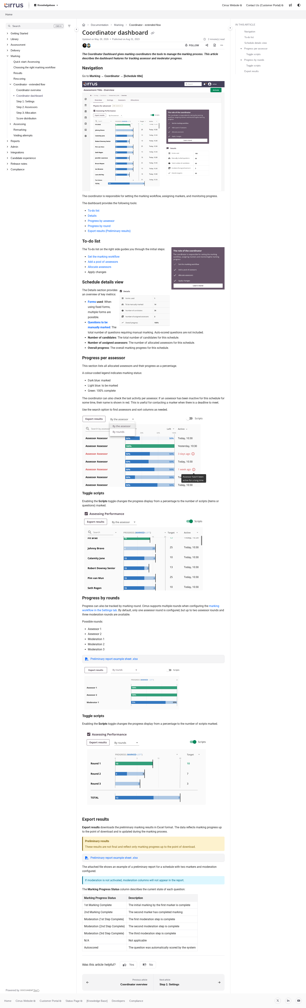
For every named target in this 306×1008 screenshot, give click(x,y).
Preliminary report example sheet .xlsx (114, 659)
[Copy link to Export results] (114, 819)
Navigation (249, 31)
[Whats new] (290, 5)
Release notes (19, 163)
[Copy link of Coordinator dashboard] (152, 33)
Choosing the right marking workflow (34, 67)
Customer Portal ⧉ (50, 1000)
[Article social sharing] (207, 45)
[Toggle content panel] (230, 28)
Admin (14, 146)
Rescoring (19, 78)
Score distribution (26, 118)
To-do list (93, 210)
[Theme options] (299, 5)
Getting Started (19, 33)
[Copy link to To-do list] (106, 241)
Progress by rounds (254, 60)
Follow (193, 45)
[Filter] (69, 26)
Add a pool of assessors (103, 261)
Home (8, 14)
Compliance (17, 169)
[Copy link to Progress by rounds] (125, 598)
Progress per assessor (255, 48)
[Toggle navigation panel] (76, 29)
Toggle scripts (253, 54)
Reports (15, 141)
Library (15, 39)
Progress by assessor (101, 221)
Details (92, 215)
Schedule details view (255, 43)
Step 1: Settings (25, 101)
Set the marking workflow (104, 256)
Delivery (15, 50)
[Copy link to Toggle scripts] (110, 493)
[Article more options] (222, 45)
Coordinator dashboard (29, 95)
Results (17, 73)
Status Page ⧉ (74, 1000)
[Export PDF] (214, 45)
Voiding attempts (23, 135)
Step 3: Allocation (26, 112)
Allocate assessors (99, 267)
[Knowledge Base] (97, 1000)
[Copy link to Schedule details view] (129, 282)
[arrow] (241, 49)
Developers (118, 1000)
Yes (131, 964)
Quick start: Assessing (26, 61)
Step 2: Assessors (27, 107)
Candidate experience (23, 158)
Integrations (17, 152)
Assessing (19, 124)
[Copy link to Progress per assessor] (131, 358)
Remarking (19, 129)
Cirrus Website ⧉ (25, 1000)
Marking (15, 56)
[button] (35, 26)
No (151, 964)
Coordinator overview (28, 90)
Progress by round (99, 226)
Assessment (18, 44)
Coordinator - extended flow (29, 84)
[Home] (13, 5)
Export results (251, 71)
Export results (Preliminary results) (109, 231)
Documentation (99, 24)
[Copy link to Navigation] (108, 68)
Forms (92, 301)
